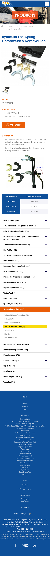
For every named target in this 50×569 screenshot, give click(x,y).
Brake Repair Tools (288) (13, 271)
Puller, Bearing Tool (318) (13, 323)
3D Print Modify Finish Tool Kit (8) (16, 245)
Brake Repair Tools (25, 440)
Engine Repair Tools (25, 447)
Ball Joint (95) (9, 319)
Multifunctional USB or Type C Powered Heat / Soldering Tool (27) (21, 238)
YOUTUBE (25, 545)
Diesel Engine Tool (25, 472)
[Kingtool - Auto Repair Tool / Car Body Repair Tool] (7, 4)
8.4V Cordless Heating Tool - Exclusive (25, 421)
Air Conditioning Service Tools (25, 433)
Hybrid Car (25, 470)
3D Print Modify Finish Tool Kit (25, 428)
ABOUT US (25, 407)
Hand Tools (25, 451)
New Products (25, 419)
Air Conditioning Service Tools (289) (17, 255)
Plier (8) (6, 334)
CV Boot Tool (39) (10, 338)
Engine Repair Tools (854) (13, 288)
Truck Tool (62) (9, 382)
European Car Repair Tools (25, 437)
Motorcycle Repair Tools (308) (15, 350)
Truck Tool (25, 474)
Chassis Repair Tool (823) (13, 309)
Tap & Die (25, 467)
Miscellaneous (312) (11, 355)
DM (25, 487)
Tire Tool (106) (9, 330)
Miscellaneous (25, 463)
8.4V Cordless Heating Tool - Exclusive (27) (20, 226)
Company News (25, 489)
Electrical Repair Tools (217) (14, 282)
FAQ (25, 409)
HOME (25, 397)
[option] (6, 90)
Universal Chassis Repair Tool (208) (16, 315)
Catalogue (25, 499)
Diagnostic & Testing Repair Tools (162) (19, 277)
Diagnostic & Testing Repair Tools (25, 442)
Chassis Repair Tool (26, 26)
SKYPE (34, 545)
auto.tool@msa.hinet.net (35, 531)
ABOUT (25, 403)
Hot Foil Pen (25, 431)
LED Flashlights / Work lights (25, 458)
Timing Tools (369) (10, 293)
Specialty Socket (25, 454)
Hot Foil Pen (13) (10, 250)
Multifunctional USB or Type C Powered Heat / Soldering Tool (25, 426)
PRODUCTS (25, 415)
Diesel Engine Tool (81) (12, 377)
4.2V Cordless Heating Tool (25, 424)
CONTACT (25, 507)
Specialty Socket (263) (12, 304)
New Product (25, 501)
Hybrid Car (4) (9, 371)
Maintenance (25, 435)
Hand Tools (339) (10, 298)
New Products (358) (11, 220)
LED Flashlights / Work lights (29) (16, 344)
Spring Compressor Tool (14, 29)
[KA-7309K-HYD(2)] (6, 90)
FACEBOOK (15, 545)
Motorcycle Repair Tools (25, 460)
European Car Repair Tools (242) (16, 266)
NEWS (25, 481)
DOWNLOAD (25, 495)
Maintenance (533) (11, 261)
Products (11, 26)
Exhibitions (25, 484)
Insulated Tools (25, 465)
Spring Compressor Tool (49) (14, 326)
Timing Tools (25, 449)
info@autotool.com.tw (19, 531)
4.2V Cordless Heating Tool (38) (16, 231)
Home (2, 26)
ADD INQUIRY (15, 125)
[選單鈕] (47, 4)
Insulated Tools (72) (11, 360)
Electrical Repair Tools (25, 444)
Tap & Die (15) (9, 366)
